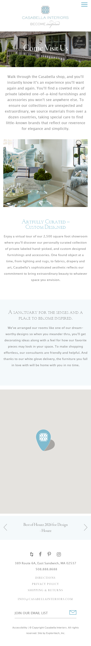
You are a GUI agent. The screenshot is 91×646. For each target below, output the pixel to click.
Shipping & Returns (45, 590)
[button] (45, 440)
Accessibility (19, 627)
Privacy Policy (45, 584)
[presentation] (5, 527)
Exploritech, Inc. (55, 633)
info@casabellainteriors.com (45, 599)
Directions (45, 578)
